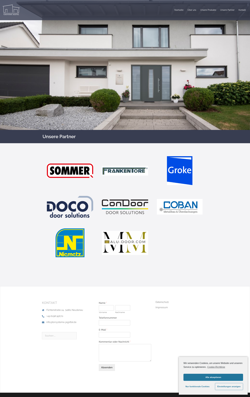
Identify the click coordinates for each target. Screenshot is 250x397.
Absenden (107, 367)
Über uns (192, 10)
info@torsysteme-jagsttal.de (61, 322)
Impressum (162, 307)
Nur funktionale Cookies (197, 386)
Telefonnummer (108, 317)
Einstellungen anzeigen (229, 386)
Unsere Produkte (208, 10)
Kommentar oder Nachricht (114, 341)
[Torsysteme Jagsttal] (11, 10)
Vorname (103, 312)
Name (103, 303)
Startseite (178, 10)
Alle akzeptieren (213, 377)
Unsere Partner (227, 10)
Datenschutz (162, 302)
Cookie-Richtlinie (216, 367)
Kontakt (242, 10)
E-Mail (103, 329)
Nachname (120, 312)
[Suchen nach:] (59, 335)
